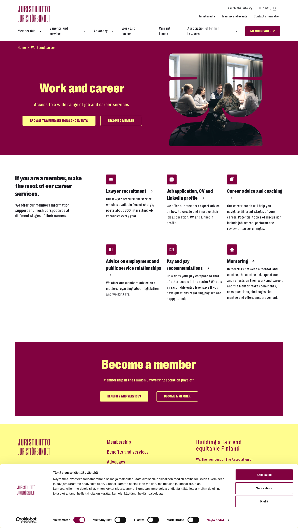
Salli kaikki (264, 475)
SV (267, 8)
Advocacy (101, 31)
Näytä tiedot (215, 520)
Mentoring (238, 261)
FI (260, 8)
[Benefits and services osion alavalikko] (84, 31)
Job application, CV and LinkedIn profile (190, 194)
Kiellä (264, 501)
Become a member (121, 121)
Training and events (234, 16)
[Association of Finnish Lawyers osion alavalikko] (236, 31)
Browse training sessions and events (59, 121)
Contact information (267, 16)
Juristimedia (206, 16)
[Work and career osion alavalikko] (150, 31)
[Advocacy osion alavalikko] (112, 31)
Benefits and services (58, 31)
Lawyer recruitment (126, 191)
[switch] (120, 520)
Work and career (128, 31)
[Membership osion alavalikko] (40, 31)
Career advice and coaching (254, 191)
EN (274, 8)
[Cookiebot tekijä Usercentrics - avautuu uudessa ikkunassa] (26, 520)
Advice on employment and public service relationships (133, 264)
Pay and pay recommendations (185, 264)
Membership (26, 31)
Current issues (164, 31)
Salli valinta (264, 488)
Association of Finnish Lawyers (203, 31)
